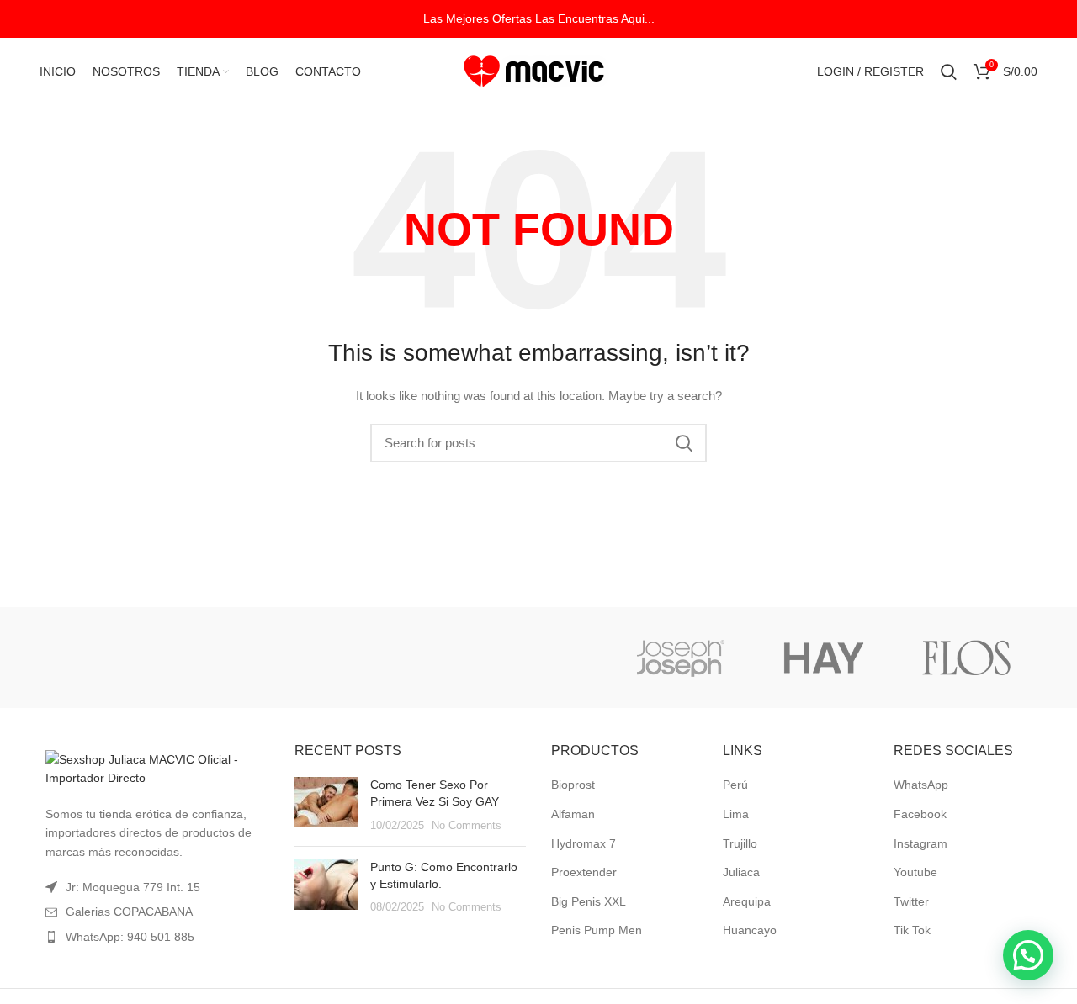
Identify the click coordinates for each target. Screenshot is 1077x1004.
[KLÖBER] (536, 657)
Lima (736, 814)
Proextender (584, 872)
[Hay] (823, 658)
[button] (1028, 955)
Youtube (915, 872)
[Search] (948, 71)
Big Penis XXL (588, 901)
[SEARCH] (684, 443)
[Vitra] (107, 657)
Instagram (920, 843)
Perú (735, 784)
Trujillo (740, 843)
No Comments (466, 826)
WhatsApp (921, 784)
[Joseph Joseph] (679, 658)
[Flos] (966, 658)
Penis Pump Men (596, 930)
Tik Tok (912, 930)
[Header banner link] (538, 19)
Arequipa (747, 901)
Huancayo (750, 930)
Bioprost (573, 784)
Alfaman (573, 814)
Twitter (911, 901)
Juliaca (741, 872)
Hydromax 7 (583, 843)
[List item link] (153, 936)
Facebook (920, 814)
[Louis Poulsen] (393, 657)
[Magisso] (250, 657)
